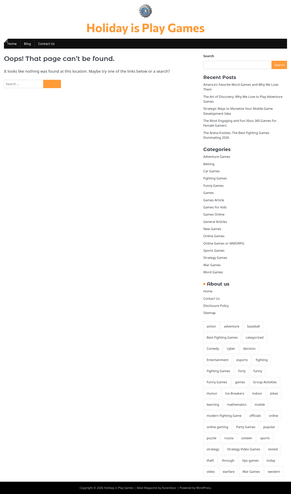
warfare (229, 471)
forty (241, 371)
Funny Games (213, 185)
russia (228, 438)
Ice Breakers (234, 393)
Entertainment (217, 360)
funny (257, 371)
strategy (213, 449)
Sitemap (209, 313)
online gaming (217, 427)
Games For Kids (215, 207)
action (211, 326)
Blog (27, 43)
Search (208, 56)
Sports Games (213, 250)
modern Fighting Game (224, 415)
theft (210, 460)
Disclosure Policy (216, 305)
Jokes (274, 393)
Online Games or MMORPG (223, 243)
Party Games (245, 427)
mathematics (237, 404)
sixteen (246, 438)
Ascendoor (169, 488)
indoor (257, 393)
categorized (254, 337)
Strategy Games (215, 257)
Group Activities (265, 382)
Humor (212, 393)
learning (213, 404)
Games (208, 193)
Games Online (213, 214)
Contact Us (46, 43)
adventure (231, 326)
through (228, 460)
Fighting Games (215, 178)
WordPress (203, 488)
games (240, 382)
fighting (262, 360)
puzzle (211, 438)
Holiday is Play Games (145, 27)
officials (255, 415)
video (211, 471)
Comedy (213, 348)
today (271, 460)
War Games (212, 265)
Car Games (211, 171)
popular (269, 427)
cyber (231, 348)
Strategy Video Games (243, 449)
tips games (250, 460)
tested (273, 449)
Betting (208, 164)
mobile (260, 404)
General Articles (215, 222)
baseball (253, 326)
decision (249, 348)
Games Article (213, 200)
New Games (212, 229)
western (274, 471)
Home (12, 43)
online (273, 415)
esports (242, 360)
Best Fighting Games (222, 337)
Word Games (213, 272)
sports (265, 438)
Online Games (213, 236)
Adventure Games (216, 156)
